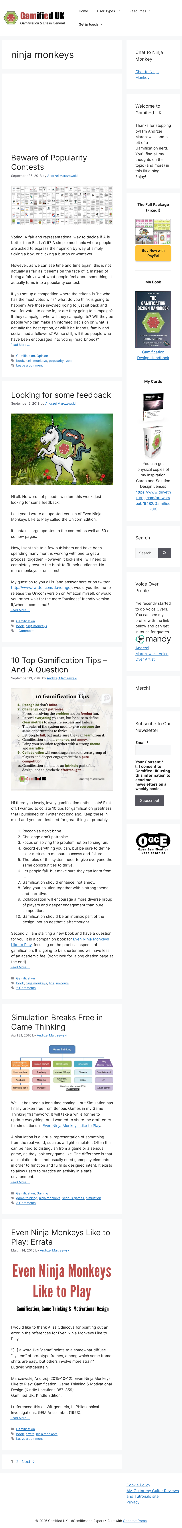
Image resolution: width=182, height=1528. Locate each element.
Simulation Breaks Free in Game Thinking (57, 1022)
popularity (56, 361)
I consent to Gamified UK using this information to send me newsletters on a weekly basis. (152, 777)
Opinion (42, 356)
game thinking (26, 1198)
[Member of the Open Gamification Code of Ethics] (153, 853)
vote (68, 361)
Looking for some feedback (61, 394)
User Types (106, 11)
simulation (93, 1198)
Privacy (133, 1502)
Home (83, 11)
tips (51, 983)
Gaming (42, 1193)
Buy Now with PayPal (153, 253)
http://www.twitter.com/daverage (40, 587)
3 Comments (26, 1203)
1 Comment (25, 631)
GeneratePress (135, 1521)
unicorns (62, 983)
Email (142, 742)
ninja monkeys (36, 361)
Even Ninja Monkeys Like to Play (71, 1125)
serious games (73, 1198)
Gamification (25, 356)
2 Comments (26, 988)
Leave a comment (29, 365)
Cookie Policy (138, 1485)
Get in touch (88, 24)
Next (28, 1461)
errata (30, 1434)
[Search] (164, 553)
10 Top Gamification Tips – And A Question (59, 664)
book (20, 361)
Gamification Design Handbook (153, 355)
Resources (137, 11)
